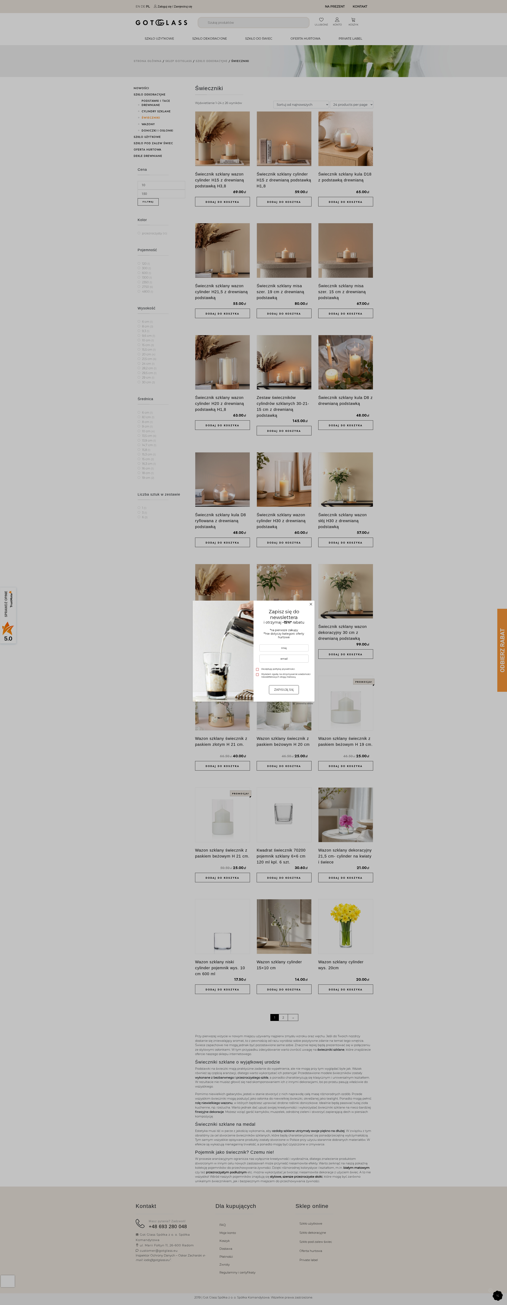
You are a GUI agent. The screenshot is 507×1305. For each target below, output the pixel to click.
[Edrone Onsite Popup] (253, 652)
